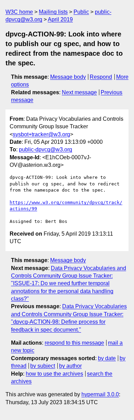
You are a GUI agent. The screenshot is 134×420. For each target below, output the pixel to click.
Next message (79, 92)
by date (107, 358)
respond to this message (74, 343)
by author (70, 366)
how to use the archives (54, 374)
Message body (68, 77)
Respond (101, 77)
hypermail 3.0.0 (100, 394)
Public (81, 12)
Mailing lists (53, 12)
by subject (42, 366)
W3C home (19, 12)
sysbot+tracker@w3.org (41, 134)
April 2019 (60, 19)
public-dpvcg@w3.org (45, 149)
